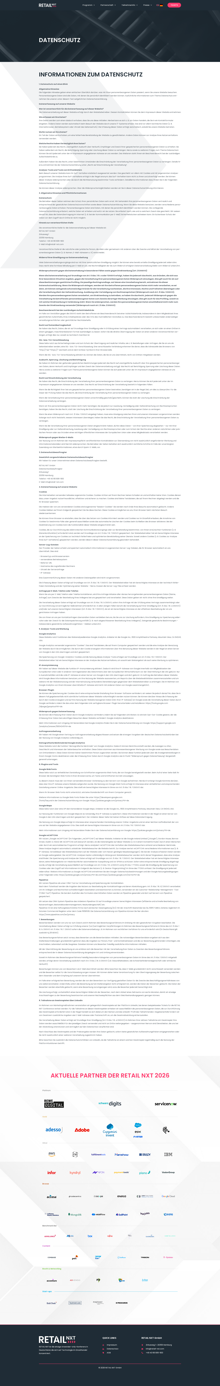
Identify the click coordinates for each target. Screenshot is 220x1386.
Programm (87, 5)
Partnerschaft (106, 5)
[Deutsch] (161, 5)
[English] (157, 5)
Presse (146, 5)
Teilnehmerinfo (128, 5)
